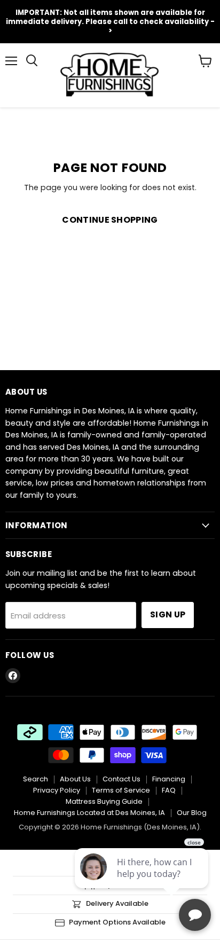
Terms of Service (121, 790)
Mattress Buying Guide (104, 801)
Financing (168, 779)
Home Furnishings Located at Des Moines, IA (89, 813)
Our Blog (192, 813)
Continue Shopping (110, 220)
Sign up (167, 614)
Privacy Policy (56, 790)
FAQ (169, 790)
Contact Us (121, 779)
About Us (75, 779)
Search (35, 779)
